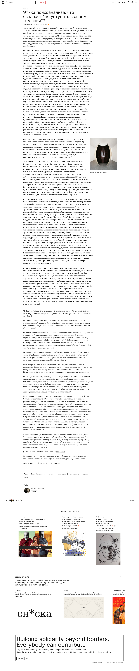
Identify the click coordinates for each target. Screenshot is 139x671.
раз (57, 451)
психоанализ (27, 9)
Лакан (26, 474)
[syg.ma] (3, 2)
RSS (122, 662)
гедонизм (85, 474)
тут (64, 164)
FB (103, 662)
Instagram (109, 662)
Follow (34, 492)
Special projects (22, 577)
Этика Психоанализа (38, 474)
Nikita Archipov (28, 24)
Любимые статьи (102, 517)
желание (51, 474)
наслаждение (61, 474)
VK (105, 662)
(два (62, 451)
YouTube (114, 662)
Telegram (100, 662)
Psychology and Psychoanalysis (72, 517)
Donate (42, 2)
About (27, 658)
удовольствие (74, 474)
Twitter (119, 662)
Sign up (20, 658)
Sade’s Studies (54, 463)
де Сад (26, 477)
